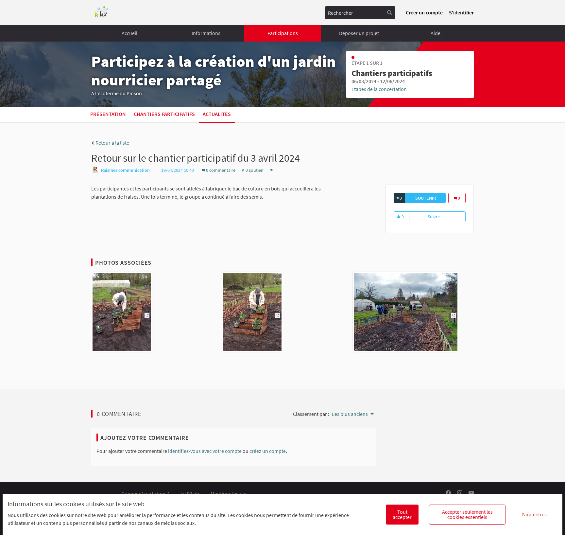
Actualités (217, 114)
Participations (282, 33)
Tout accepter (402, 514)
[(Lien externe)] (121, 314)
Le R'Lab (189, 493)
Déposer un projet (359, 33)
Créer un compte (424, 12)
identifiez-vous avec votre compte (205, 451)
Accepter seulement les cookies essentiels (467, 514)
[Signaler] (271, 170)
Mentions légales (229, 493)
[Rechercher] (389, 12)
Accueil (129, 33)
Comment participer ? (145, 493)
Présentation (108, 114)
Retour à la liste (111, 142)
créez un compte (267, 451)
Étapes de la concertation (379, 89)
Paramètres (534, 514)
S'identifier (461, 12)
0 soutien (255, 170)
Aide (435, 33)
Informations (206, 33)
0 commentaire (220, 170)
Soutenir (430, 198)
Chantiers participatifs (164, 114)
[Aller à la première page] (101, 12)
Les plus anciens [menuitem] (350, 414)
